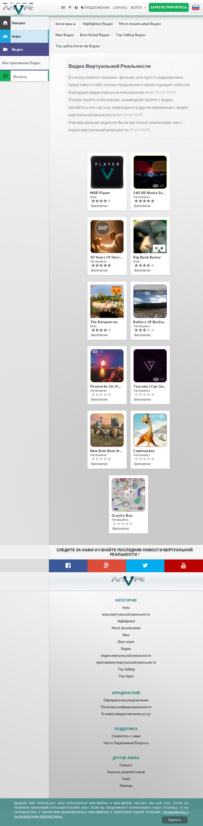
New (126, 635)
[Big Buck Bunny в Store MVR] (150, 237)
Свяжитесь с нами (126, 736)
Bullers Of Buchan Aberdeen (149, 322)
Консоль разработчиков (126, 772)
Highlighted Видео (98, 24)
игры (126, 607)
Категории (64, 24)
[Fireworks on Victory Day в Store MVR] (107, 366)
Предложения (96, 8)
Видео (126, 648)
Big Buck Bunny (147, 257)
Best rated (126, 642)
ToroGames (141, 197)
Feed (126, 779)
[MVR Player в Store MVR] (107, 172)
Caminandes (144, 451)
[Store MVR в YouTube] (183, 565)
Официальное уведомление (126, 700)
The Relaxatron (104, 322)
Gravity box (122, 515)
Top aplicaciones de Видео (78, 46)
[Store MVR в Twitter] (145, 565)
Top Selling (126, 669)
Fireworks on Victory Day (106, 386)
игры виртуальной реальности (126, 614)
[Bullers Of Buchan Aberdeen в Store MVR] (150, 301)
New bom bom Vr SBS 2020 (106, 451)
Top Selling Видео (130, 35)
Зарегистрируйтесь (168, 7)
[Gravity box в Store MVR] (128, 495)
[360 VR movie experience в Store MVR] (150, 172)
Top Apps (126, 676)
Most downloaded (126, 628)
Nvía (93, 197)
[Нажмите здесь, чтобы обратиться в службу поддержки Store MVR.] (76, 7)
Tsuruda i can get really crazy (149, 386)
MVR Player (100, 193)
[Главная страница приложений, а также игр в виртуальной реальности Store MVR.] (13, 10)
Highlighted (126, 621)
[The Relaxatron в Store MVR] (107, 301)
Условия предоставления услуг (126, 714)
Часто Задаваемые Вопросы (126, 743)
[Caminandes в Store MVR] (150, 430)
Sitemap (126, 785)
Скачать (125, 765)
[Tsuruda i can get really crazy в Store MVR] (150, 366)
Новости (63, 7)
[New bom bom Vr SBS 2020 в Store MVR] (107, 430)
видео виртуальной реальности (126, 655)
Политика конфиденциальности (126, 707)
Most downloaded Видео (140, 24)
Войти (136, 8)
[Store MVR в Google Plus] (106, 565)
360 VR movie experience (149, 193)
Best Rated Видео (95, 35)
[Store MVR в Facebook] (68, 565)
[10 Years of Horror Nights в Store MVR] (107, 237)
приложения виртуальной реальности (126, 662)
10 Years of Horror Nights (106, 257)
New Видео (65, 35)
